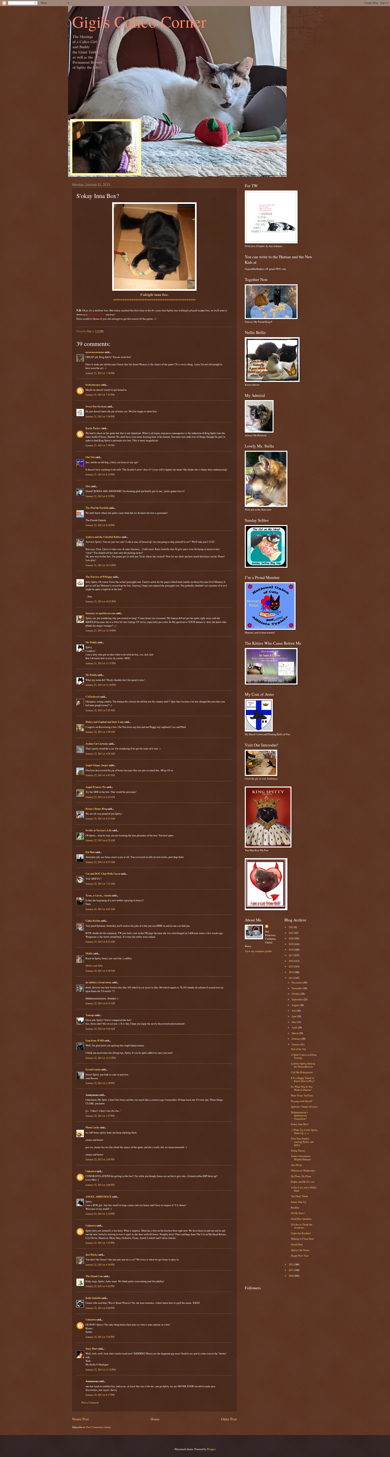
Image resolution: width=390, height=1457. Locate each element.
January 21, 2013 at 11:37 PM (101, 663)
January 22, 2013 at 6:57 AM (100, 862)
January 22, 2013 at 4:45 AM (100, 775)
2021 (291, 933)
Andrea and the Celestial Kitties (103, 537)
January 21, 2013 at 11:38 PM (101, 685)
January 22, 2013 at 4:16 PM (100, 1264)
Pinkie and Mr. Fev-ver (302, 1182)
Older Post (229, 1419)
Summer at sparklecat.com (100, 613)
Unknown (91, 1171)
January (296, 1044)
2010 (291, 1276)
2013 (291, 978)
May (294, 1022)
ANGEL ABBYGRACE (99, 1196)
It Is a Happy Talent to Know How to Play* (303, 1079)
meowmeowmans (95, 352)
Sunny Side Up (298, 1202)
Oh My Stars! (298, 1213)
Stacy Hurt (92, 1348)
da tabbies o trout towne (99, 982)
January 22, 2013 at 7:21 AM (100, 883)
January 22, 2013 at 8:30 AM (100, 970)
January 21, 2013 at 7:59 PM (100, 445)
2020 (291, 938)
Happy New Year (300, 1255)
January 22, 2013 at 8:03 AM (100, 909)
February (296, 1038)
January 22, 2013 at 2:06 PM (100, 1185)
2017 (291, 955)
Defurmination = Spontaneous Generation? (299, 1115)
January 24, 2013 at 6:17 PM (100, 1395)
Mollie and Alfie (94, 965)
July (294, 1010)
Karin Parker (93, 428)
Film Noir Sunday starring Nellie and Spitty (302, 1142)
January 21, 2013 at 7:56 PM (100, 416)
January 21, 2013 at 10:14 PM (101, 565)
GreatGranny (93, 1069)
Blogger (211, 1449)
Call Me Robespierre (302, 1072)
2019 (291, 944)
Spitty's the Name (300, 1250)
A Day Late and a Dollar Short (303, 1189)
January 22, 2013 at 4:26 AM (100, 753)
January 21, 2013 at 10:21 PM (101, 601)
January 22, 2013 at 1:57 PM (100, 1116)
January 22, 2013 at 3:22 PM (100, 1213)
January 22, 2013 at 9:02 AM (100, 1028)
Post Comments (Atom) (98, 1427)
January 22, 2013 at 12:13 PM (101, 1058)
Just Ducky (92, 1254)
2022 (291, 927)
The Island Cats (94, 1276)
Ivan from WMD (95, 1040)
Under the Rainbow (301, 1233)
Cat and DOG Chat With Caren (103, 873)
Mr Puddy (91, 642)
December (297, 982)
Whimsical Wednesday (303, 1170)
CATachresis (93, 696)
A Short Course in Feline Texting (304, 1056)
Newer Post (80, 1419)
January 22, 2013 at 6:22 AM (100, 797)
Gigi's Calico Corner (139, 21)
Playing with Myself (301, 1101)
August (296, 1005)
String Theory (298, 1150)
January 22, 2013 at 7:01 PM (100, 1337)
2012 (291, 1264)
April (295, 1027)
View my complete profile (258, 951)
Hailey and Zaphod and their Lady (105, 722)
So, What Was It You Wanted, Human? (301, 1088)
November (297, 988)
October (296, 993)
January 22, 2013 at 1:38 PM (100, 1083)
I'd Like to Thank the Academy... (301, 1226)
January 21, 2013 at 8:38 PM (100, 525)
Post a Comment (90, 1402)
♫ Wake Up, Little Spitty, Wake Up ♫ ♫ (304, 1131)
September (297, 999)
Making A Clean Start (302, 1238)
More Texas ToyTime (302, 1095)
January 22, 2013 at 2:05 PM (100, 1159)
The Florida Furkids (97, 508)
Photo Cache (92, 1127)
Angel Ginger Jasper (97, 765)
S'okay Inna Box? (300, 1124)
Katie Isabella (93, 1298)
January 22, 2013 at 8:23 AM (100, 941)
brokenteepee (93, 384)
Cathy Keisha (93, 920)
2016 (291, 961)
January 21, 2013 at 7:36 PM (100, 373)
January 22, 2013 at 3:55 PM (100, 1243)
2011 (291, 1270)
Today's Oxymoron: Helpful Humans (301, 1157)
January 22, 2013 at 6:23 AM (100, 818)
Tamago (90, 1015)
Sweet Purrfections (96, 406)
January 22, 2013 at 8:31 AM (100, 1003)
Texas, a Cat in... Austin (98, 895)
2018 (291, 949)
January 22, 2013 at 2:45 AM (100, 710)
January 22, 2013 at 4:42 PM (100, 1286)
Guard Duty (297, 1244)
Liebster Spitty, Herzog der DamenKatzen (303, 1065)
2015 (291, 966)
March (295, 1033)
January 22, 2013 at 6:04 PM (100, 1308)
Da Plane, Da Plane (301, 1176)
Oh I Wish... (297, 1165)
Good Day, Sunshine (301, 1219)
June (294, 1016)
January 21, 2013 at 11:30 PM (101, 630)
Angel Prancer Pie (96, 787)
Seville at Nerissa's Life (99, 830)
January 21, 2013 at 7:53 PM (100, 394)
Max (88, 486)
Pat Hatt (90, 852)
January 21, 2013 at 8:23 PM (100, 474)
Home (155, 1419)
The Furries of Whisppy (99, 577)
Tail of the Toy (298, 1049)
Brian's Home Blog (96, 809)
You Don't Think (299, 1196)
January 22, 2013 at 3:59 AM (100, 732)
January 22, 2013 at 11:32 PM (101, 1369)
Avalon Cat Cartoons (97, 743)
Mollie (89, 953)
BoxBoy (295, 1207)
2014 (291, 972)
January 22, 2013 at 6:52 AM (100, 840)
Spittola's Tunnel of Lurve (304, 1106)
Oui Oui (90, 457)
